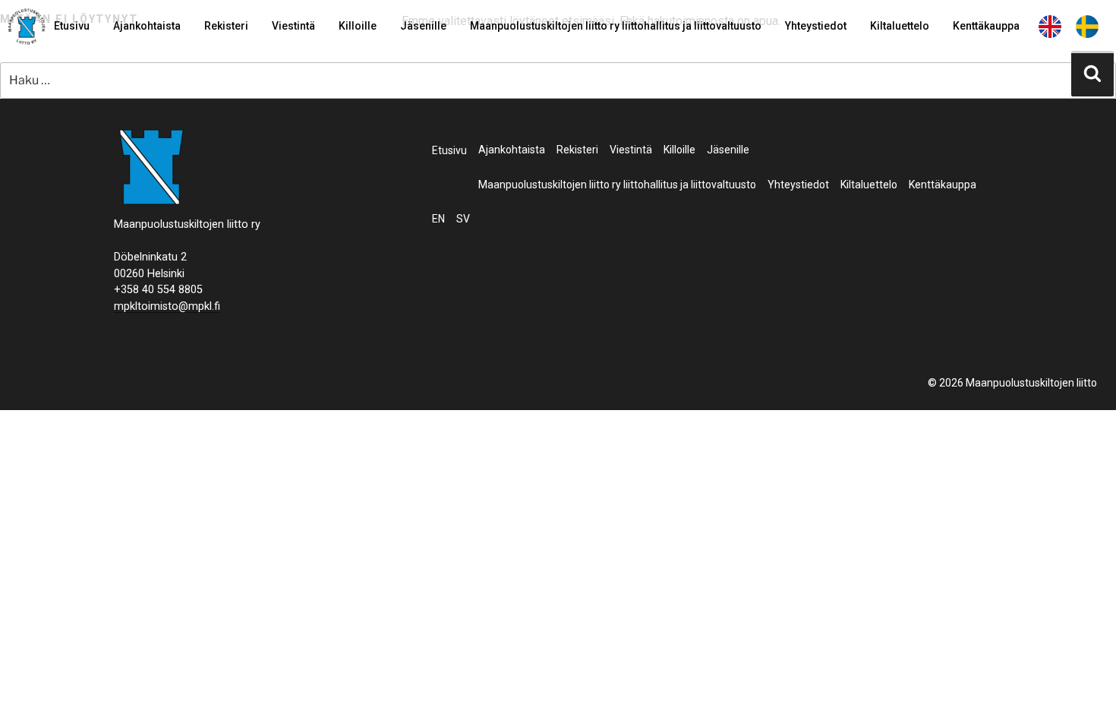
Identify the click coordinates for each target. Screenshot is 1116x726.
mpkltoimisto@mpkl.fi (167, 306)
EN (1050, 26)
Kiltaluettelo (899, 26)
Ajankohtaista (147, 26)
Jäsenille (423, 26)
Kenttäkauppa (986, 26)
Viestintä (293, 26)
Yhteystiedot (815, 26)
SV (1087, 26)
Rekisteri (226, 26)
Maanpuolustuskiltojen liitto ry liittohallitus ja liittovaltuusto (615, 26)
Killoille (358, 26)
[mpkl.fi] (26, 29)
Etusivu (72, 26)
